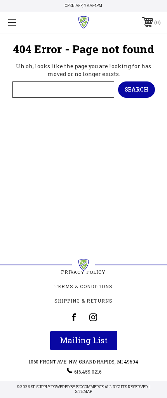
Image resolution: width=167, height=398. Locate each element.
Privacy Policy (83, 272)
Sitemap (83, 391)
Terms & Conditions (83, 286)
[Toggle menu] (23, 22)
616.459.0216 (87, 372)
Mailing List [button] (84, 340)
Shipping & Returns (83, 301)
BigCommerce (90, 386)
